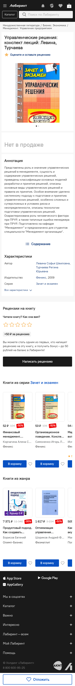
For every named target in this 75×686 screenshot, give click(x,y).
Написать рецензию (37, 361)
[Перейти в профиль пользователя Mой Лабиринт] (51, 6)
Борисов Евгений (14, 537)
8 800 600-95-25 (14, 667)
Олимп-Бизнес (13, 542)
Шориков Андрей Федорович (50, 537)
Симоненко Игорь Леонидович (50, 442)
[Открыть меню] (5, 5)
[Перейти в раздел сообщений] (43, 6)
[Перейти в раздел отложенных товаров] (60, 6)
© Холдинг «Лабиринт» (18, 663)
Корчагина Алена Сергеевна (17, 442)
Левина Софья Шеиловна (53, 263)
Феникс (41, 277)
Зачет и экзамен (47, 283)
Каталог (10, 14)
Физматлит (42, 542)
